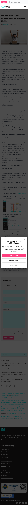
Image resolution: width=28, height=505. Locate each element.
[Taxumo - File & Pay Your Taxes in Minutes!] (5, 7)
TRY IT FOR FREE (14, 255)
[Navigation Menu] (25, 7)
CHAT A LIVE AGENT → (14, 260)
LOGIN (4, 2)
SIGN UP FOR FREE (15, 2)
